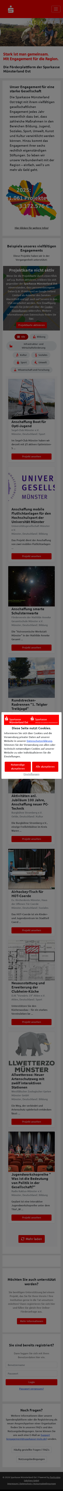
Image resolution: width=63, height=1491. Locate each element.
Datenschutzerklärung (39, 741)
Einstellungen (31, 774)
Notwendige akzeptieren (18, 766)
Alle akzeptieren (45, 766)
